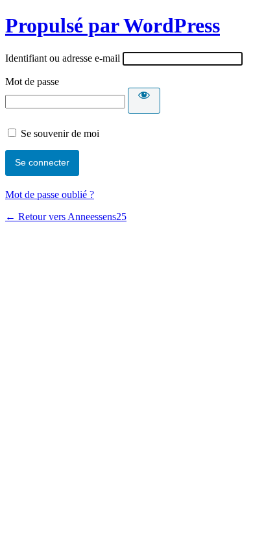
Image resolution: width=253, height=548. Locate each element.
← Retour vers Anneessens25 (65, 216)
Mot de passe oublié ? (49, 194)
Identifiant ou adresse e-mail (62, 58)
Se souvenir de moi (60, 133)
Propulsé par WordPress (112, 25)
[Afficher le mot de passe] (144, 101)
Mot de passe (32, 81)
